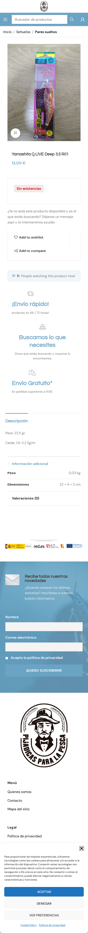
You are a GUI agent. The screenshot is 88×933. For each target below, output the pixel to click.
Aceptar (44, 892)
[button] (81, 848)
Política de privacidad (52, 925)
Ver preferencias (44, 915)
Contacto (14, 800)
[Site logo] (44, 6)
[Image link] (44, 735)
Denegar (44, 903)
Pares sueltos (46, 32)
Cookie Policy (29, 925)
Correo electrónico (21, 637)
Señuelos (23, 32)
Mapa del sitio (18, 809)
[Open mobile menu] (5, 19)
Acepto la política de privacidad (37, 657)
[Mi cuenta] (82, 19)
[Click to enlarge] (15, 133)
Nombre (12, 617)
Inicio (7, 32)
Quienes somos (19, 792)
